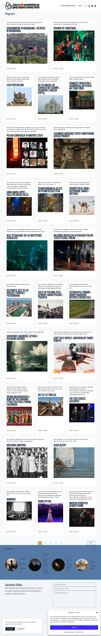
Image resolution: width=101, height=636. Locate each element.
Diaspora (66, 22)
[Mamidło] (19, 511)
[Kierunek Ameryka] (27, 462)
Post (25, 24)
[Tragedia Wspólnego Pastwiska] (11, 565)
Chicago (35, 127)
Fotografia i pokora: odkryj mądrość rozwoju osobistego (80, 294)
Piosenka (10, 231)
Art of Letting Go (47, 395)
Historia (16, 332)
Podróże (20, 24)
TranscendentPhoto (68, 6)
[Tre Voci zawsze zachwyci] (81, 412)
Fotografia (30, 22)
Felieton (22, 22)
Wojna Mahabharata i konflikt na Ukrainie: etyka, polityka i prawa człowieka (19, 401)
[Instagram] (95, 6)
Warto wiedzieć (38, 332)
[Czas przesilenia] (19, 96)
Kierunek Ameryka (16, 445)
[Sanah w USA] (50, 512)
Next (90, 543)
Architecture (11, 77)
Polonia (85, 22)
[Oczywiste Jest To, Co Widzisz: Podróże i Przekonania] (19, 307)
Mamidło (11, 499)
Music (15, 184)
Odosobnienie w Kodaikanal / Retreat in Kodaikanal (26, 29)
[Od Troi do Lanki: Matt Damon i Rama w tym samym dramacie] (35, 565)
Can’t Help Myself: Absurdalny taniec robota (73, 339)
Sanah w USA (44, 501)
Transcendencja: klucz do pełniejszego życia (50, 189)
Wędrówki (53, 81)
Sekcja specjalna (44, 389)
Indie (36, 22)
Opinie (44, 79)
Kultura (79, 229)
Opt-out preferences (69, 632)
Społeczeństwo (74, 286)
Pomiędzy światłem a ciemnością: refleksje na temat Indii (80, 85)
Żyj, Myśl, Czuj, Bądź (48, 391)
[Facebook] (89, 6)
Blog (80, 6)
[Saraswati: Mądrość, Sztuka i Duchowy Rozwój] (27, 356)
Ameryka (19, 127)
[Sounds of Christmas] (74, 46)
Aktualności (58, 22)
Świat (29, 24)
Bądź (39, 182)
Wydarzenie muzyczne (69, 24)
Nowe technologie (65, 334)
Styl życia (45, 184)
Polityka (75, 334)
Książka (41, 439)
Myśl (39, 184)
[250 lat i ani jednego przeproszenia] (58, 565)
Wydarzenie (22, 186)
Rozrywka (57, 24)
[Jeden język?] (74, 462)
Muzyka (79, 22)
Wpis (33, 24)
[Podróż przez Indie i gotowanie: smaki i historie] (81, 205)
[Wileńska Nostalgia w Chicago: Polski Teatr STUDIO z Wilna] (74, 255)
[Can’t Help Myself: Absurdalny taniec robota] (74, 358)
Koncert (73, 22)
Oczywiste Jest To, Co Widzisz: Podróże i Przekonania (17, 292)
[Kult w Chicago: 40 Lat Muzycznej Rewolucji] (27, 255)
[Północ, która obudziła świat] (81, 565)
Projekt (13, 131)
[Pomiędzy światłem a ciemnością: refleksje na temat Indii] (81, 100)
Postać (9, 391)
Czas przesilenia (15, 85)
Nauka (26, 332)
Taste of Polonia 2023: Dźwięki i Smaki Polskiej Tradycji (50, 294)
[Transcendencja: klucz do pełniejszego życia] (50, 202)
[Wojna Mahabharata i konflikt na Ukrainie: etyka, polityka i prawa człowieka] (19, 416)
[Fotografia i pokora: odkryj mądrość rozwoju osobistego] (81, 309)
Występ (25, 188)
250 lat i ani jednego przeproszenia (69, 564)
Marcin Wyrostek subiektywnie (78, 504)
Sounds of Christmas (65, 28)
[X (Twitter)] (92, 6)
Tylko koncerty (12, 186)
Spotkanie (41, 81)
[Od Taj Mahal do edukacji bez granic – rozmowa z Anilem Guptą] (50, 104)
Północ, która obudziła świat (93, 565)
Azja (8, 22)
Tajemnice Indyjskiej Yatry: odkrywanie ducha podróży (74, 134)
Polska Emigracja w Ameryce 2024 (24, 135)
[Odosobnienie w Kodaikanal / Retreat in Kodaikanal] (27, 48)
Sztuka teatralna (75, 231)
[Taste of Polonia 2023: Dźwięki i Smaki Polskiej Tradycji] (50, 309)
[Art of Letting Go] (50, 406)
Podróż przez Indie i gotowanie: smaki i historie (79, 191)
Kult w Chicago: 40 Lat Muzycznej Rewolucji (24, 236)
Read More (11, 69)
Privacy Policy (79, 632)
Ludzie (57, 77)
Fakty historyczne (13, 387)
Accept (74, 627)
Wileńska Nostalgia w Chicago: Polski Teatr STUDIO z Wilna (73, 236)
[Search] (86, 6)
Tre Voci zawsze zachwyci (77, 399)
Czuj (52, 182)
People (49, 79)
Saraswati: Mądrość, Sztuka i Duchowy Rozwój (22, 337)
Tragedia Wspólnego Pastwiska (22, 565)
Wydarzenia (32, 131)
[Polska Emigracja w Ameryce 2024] (27, 153)
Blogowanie (14, 22)
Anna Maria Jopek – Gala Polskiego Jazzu (18, 193)
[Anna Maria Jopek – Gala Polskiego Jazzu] (19, 206)
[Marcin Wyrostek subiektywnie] (81, 517)
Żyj (54, 184)
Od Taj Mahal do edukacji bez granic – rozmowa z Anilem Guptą (49, 89)
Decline (21, 629)
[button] (97, 613)
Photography (11, 24)
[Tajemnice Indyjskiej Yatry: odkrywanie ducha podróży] (74, 153)
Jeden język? (60, 445)
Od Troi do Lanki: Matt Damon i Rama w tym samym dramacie (46, 565)
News (40, 79)
